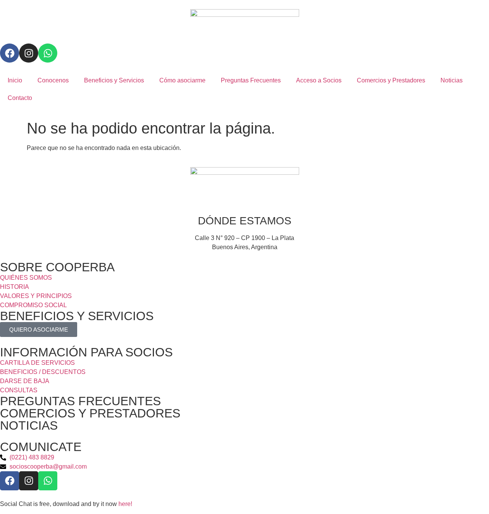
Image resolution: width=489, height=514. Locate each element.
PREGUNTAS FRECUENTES (80, 401)
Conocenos (53, 80)
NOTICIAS (29, 425)
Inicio (15, 80)
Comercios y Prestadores (391, 80)
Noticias (451, 80)
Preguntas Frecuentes (251, 80)
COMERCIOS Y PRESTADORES (90, 413)
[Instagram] (28, 53)
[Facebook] (9, 53)
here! (125, 504)
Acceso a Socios (319, 80)
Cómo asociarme (182, 80)
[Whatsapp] (47, 53)
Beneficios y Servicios (114, 80)
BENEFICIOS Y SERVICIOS (77, 316)
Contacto (20, 98)
